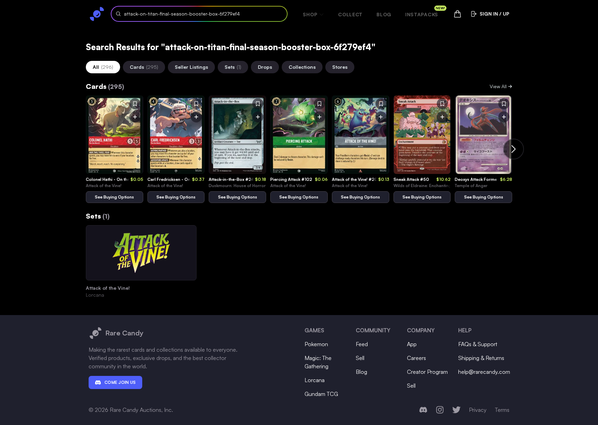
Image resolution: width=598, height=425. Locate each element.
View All (498, 86)
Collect (350, 14)
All (103, 67)
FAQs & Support (477, 344)
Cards (144, 67)
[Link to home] (97, 14)
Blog (384, 14)
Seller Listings (191, 67)
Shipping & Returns (481, 357)
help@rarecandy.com (484, 371)
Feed (362, 344)
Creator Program (427, 371)
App (412, 344)
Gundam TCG (321, 393)
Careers (416, 357)
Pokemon (316, 344)
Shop (310, 14)
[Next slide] (513, 149)
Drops (265, 67)
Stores (339, 67)
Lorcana (315, 380)
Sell (360, 357)
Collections (302, 67)
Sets (233, 67)
